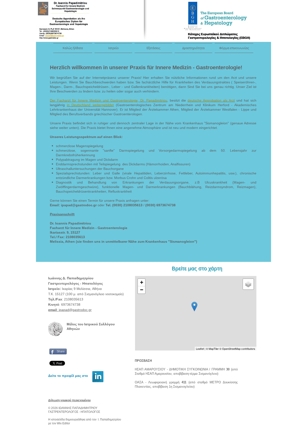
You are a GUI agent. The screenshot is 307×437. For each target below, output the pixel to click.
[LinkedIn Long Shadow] (97, 376)
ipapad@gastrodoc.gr (79, 205)
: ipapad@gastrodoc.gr (70, 310)
